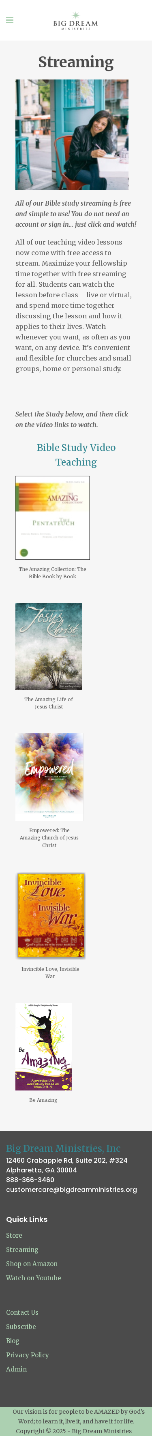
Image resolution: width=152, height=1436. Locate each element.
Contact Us (22, 1312)
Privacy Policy (27, 1355)
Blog (12, 1341)
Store (14, 1235)
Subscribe (21, 1327)
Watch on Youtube (33, 1278)
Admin (16, 1369)
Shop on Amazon (32, 1264)
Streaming (22, 1250)
